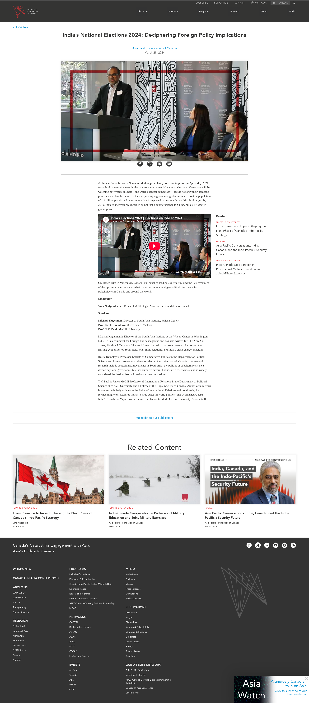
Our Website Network (143, 665)
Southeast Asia (20, 631)
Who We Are (19, 597)
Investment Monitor (136, 675)
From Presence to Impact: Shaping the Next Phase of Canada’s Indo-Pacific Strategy (241, 231)
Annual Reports (21, 612)
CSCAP (73, 651)
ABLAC (73, 632)
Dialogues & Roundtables (82, 579)
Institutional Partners (79, 656)
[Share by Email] (169, 164)
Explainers (131, 636)
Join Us (16, 602)
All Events (74, 670)
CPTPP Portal (19, 650)
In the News (132, 574)
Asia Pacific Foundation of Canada (154, 48)
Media (292, 11)
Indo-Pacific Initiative (79, 574)
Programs (204, 11)
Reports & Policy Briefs (228, 222)
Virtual (72, 684)
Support (240, 2)
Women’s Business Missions (83, 598)
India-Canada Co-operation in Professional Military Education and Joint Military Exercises (239, 269)
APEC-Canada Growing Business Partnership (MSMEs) (148, 681)
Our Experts (132, 593)
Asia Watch (251, 689)
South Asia (18, 640)
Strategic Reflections (136, 632)
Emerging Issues (77, 589)
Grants (16, 655)
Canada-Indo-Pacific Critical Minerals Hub (90, 584)
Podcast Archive (134, 598)
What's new (22, 569)
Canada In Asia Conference (139, 688)
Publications (136, 607)
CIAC (72, 689)
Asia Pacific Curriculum (137, 670)
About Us (142, 11)
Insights (130, 617)
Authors (17, 660)
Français (282, 3)
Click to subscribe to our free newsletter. (291, 692)
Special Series (133, 651)
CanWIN (73, 622)
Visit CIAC (261, 2)
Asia (71, 679)
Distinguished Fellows (80, 627)
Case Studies (132, 641)
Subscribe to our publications (154, 418)
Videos (129, 584)
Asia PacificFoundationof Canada (32, 11)
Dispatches (131, 622)
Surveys (130, 646)
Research (173, 11)
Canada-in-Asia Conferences (36, 578)
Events (264, 11)
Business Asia (19, 645)
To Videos (22, 27)
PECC (72, 646)
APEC (72, 641)
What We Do (19, 592)
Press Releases (133, 589)
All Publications (20, 626)
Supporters (221, 2)
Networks (235, 11)
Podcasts (130, 579)
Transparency (19, 607)
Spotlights (131, 656)
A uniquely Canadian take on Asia (289, 683)
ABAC (72, 636)
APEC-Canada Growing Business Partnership (92, 603)
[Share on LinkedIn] (159, 164)
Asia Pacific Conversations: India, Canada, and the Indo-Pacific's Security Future (241, 250)
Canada (73, 675)
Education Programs (79, 593)
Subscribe (202, 2)
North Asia (18, 635)
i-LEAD (72, 608)
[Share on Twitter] (150, 164)
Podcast (220, 241)
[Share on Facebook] (140, 164)
